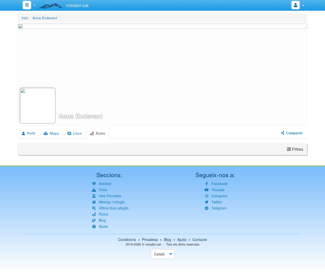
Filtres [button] (297, 149)
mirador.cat (153, 244)
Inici (25, 17)
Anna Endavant (44, 17)
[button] (162, 74)
